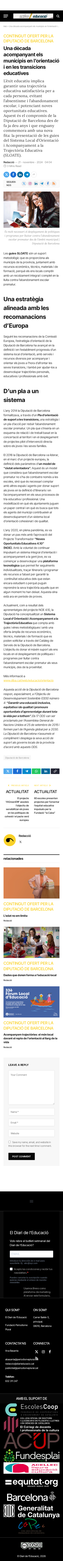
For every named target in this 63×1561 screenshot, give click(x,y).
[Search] (57, 16)
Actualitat (17, 791)
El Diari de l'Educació (16, 1317)
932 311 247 (11, 1380)
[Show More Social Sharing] (34, 175)
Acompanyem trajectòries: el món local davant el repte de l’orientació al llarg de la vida (30, 1038)
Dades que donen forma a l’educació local (30, 975)
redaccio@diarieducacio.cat (19, 1363)
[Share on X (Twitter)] (6, 175)
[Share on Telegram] (27, 175)
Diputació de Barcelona (17, 757)
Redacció (9, 162)
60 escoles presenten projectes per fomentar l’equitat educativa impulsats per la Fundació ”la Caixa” (46, 805)
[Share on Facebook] (13, 175)
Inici (5, 26)
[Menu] (6, 16)
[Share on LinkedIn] (20, 175)
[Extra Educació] (33, 16)
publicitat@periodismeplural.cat (21, 1368)
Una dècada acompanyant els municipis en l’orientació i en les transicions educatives (31, 60)
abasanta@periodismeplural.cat (21, 1359)
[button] (31, 1201)
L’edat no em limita (15, 915)
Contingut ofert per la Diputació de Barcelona (28, 38)
